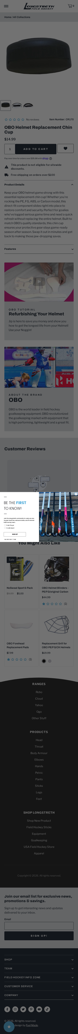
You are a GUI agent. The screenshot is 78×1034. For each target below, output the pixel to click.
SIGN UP (15, 534)
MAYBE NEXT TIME (10, 539)
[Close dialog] (76, 494)
